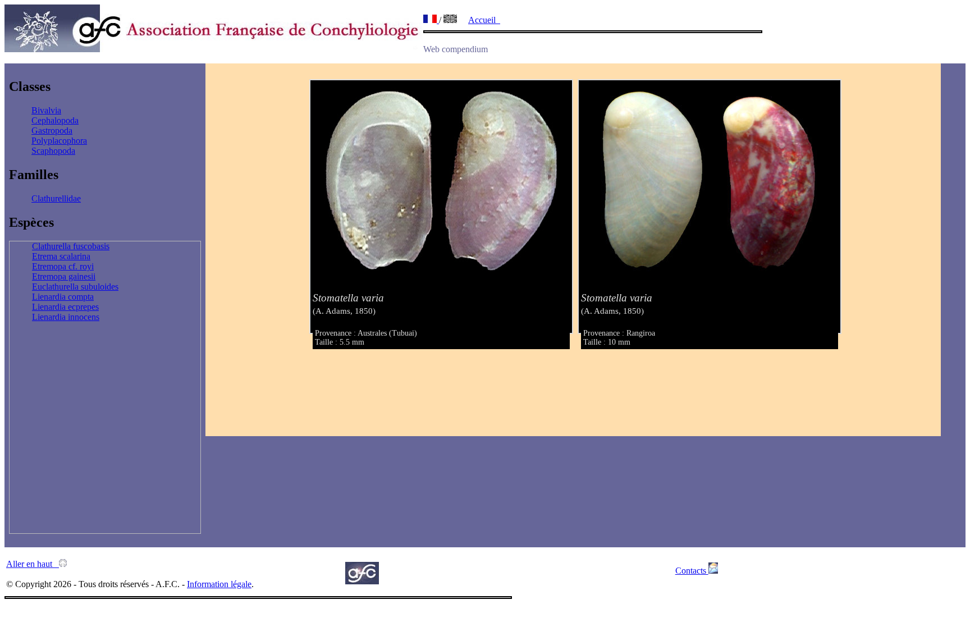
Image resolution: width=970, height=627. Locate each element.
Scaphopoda (53, 150)
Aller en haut (32, 564)
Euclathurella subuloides (75, 286)
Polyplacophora (59, 140)
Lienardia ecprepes (65, 307)
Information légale (219, 584)
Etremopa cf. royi (63, 266)
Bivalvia (46, 110)
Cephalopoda (55, 120)
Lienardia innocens (65, 317)
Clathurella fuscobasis (70, 246)
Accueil (484, 20)
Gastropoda (51, 130)
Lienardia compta (63, 296)
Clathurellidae (56, 198)
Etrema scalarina (61, 256)
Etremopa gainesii (63, 276)
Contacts (691, 570)
